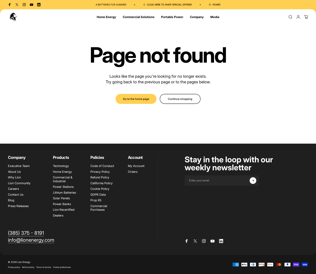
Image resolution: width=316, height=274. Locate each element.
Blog (11, 200)
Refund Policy (99, 177)
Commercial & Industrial (62, 179)
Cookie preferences (62, 267)
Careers (13, 189)
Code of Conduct (102, 166)
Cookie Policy (99, 189)
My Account (136, 166)
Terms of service (43, 267)
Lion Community (19, 183)
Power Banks (62, 204)
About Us (14, 171)
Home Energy (62, 171)
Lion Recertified (63, 209)
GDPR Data (98, 194)
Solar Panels (61, 198)
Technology (61, 166)
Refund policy (28, 267)
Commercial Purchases (98, 208)
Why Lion (14, 177)
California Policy (101, 183)
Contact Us (15, 194)
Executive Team (19, 166)
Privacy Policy (100, 171)
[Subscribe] (253, 180)
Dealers (58, 215)
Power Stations (63, 187)
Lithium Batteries (64, 192)
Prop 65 (96, 200)
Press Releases (18, 206)
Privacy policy (14, 267)
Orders (133, 171)
